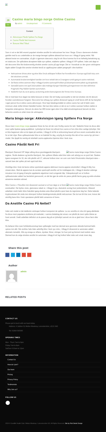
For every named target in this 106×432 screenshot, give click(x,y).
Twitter (13, 255)
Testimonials (12, 384)
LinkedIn (18, 255)
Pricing (10, 374)
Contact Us (11, 359)
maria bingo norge (22, 126)
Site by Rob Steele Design (73, 423)
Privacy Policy (12, 379)
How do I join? (12, 364)
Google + (24, 255)
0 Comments (46, 23)
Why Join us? (12, 389)
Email (29, 255)
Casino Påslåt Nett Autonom (24, 40)
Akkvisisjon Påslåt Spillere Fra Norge (28, 37)
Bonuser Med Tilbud (21, 43)
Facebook (7, 255)
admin (20, 23)
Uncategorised (32, 23)
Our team (10, 369)
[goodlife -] (15, 6)
